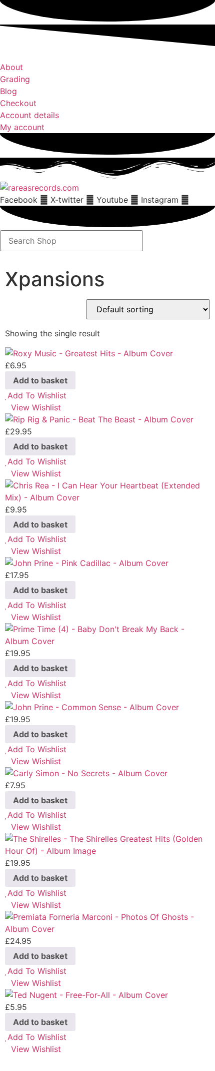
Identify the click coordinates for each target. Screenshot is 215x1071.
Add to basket (40, 380)
